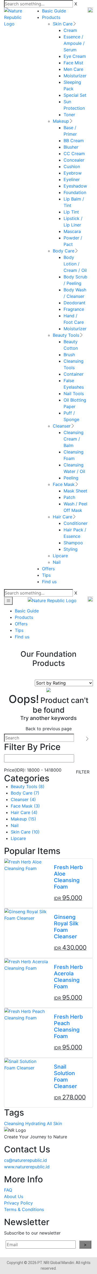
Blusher (71, 147)
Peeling (71, 478)
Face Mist (73, 62)
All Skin (54, 1123)
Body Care (63, 251)
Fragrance (74, 309)
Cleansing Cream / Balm (74, 439)
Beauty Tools (66, 335)
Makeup (61, 121)
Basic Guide (54, 11)
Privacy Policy (18, 1203)
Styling (71, 549)
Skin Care (62, 23)
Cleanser (62, 426)
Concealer (74, 160)
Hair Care (62, 516)
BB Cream (74, 140)
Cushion (72, 166)
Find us (49, 581)
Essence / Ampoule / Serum (74, 43)
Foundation (75, 192)
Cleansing (14, 1123)
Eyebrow (73, 173)
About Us (13, 1196)
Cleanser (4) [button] (23, 799)
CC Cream (74, 153)
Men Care (73, 69)
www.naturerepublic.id (27, 1166)
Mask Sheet (75, 490)
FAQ (8, 1190)
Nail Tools (74, 393)
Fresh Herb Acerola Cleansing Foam (68, 977)
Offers (48, 568)
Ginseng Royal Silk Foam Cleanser (66, 927)
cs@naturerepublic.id (25, 1160)
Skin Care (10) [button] (25, 832)
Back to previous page (49, 728)
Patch (69, 497)
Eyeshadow (75, 186)
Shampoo (73, 542)
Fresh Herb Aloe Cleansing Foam (68, 877)
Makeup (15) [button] (23, 819)
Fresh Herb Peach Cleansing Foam (68, 1026)
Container (74, 374)
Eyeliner (72, 179)
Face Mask (64, 484)
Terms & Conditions (24, 1209)
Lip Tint (71, 212)
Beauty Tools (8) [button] (27, 786)
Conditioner (76, 523)
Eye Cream (75, 56)
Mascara (72, 231)
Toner (69, 114)
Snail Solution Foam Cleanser (65, 1076)
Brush (69, 354)
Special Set (75, 95)
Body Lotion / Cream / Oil (75, 264)
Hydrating (35, 1123)
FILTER (82, 772)
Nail (57, 562)
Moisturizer (75, 75)
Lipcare (60, 555)
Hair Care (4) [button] (24, 812)
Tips (46, 575)
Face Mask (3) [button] (25, 806)
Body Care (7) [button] (25, 793)
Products (51, 17)
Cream (70, 30)
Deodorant (74, 302)
